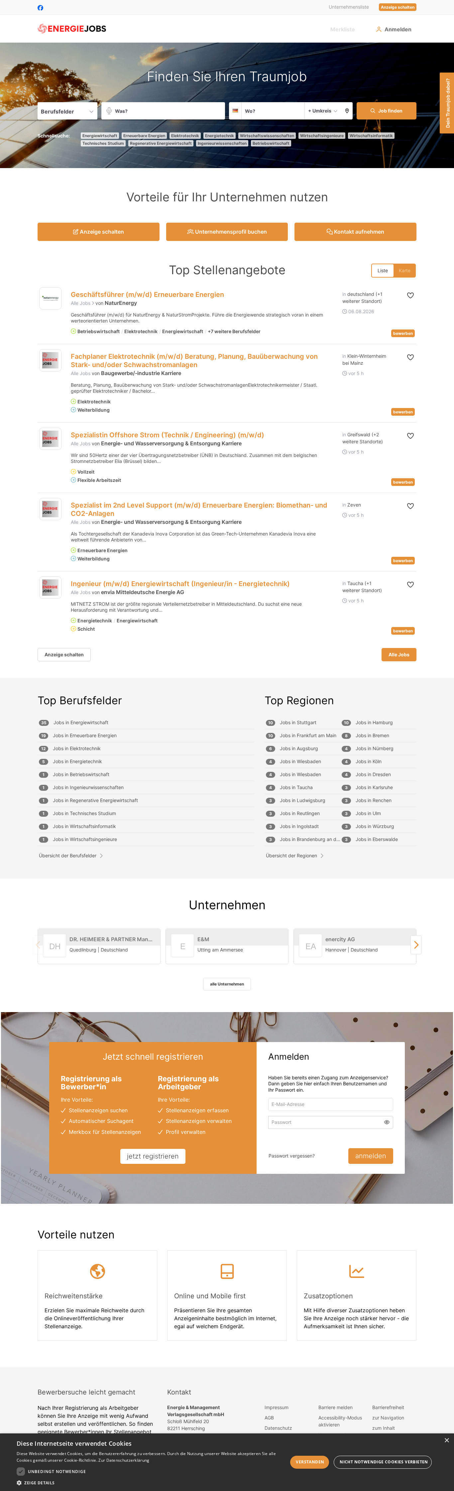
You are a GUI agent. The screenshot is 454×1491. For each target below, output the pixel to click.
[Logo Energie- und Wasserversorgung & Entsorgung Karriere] (50, 439)
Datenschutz (278, 1428)
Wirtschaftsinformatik (371, 135)
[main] (227, 705)
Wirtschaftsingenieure (322, 135)
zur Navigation (388, 1417)
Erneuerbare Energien (144, 135)
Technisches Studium (103, 143)
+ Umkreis (319, 110)
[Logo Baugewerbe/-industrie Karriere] (50, 360)
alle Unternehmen (227, 983)
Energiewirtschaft (99, 135)
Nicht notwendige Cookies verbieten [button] (384, 1462)
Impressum (276, 1407)
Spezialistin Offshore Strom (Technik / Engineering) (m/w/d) (167, 435)
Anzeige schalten (397, 7)
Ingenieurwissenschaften (222, 143)
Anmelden (398, 29)
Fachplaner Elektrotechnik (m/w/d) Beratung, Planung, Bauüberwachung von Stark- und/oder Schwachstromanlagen (194, 360)
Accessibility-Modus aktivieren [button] (340, 1421)
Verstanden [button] (310, 1462)
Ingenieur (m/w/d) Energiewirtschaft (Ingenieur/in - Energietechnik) (180, 584)
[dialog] (227, 1462)
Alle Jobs (81, 303)
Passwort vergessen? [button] (292, 1156)
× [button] (446, 1440)
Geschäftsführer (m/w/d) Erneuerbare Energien (147, 295)
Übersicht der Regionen (291, 855)
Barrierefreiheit (388, 1407)
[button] (347, 110)
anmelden (370, 1156)
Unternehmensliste (349, 6)
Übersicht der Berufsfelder (67, 855)
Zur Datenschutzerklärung (123, 1460)
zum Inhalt (383, 1428)
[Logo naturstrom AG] (50, 298)
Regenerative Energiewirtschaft (161, 143)
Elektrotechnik (185, 135)
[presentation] (415, 944)
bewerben (403, 333)
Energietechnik (219, 135)
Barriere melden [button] (335, 1407)
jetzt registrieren (153, 1156)
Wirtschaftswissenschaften (267, 135)
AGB (269, 1417)
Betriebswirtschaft (271, 143)
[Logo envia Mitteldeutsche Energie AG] (50, 587)
